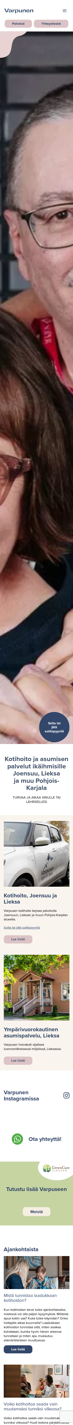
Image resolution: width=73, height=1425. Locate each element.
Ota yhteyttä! (45, 1139)
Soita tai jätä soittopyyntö (22, 927)
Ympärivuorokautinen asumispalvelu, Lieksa (31, 1032)
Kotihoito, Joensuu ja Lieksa (30, 898)
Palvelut (18, 23)
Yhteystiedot (51, 23)
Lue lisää (18, 939)
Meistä (36, 1212)
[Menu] (64, 11)
